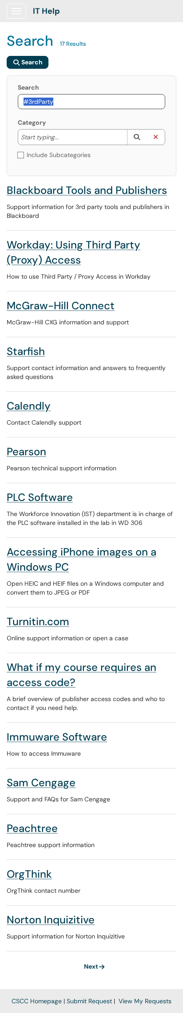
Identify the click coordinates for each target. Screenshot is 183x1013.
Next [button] (91, 966)
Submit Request (89, 1001)
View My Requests (145, 1001)
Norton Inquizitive (51, 919)
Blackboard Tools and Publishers (87, 190)
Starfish (26, 351)
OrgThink (29, 874)
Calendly (29, 406)
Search (28, 87)
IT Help (46, 11)
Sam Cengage (41, 782)
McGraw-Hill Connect (61, 305)
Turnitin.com (38, 621)
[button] (136, 137)
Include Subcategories (59, 155)
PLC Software (40, 497)
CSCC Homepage (37, 1001)
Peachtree (32, 828)
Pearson (26, 451)
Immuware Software (57, 737)
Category (32, 122)
